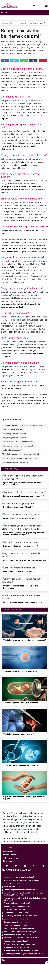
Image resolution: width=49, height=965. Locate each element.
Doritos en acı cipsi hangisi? (15, 909)
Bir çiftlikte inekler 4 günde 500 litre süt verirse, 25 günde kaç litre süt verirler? (23, 894)
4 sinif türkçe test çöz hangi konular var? (20, 928)
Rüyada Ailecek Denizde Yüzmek (16, 947)
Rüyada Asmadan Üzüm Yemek (16, 913)
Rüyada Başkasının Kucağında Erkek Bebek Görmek (24, 954)
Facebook (5, 60)
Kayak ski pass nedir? (12, 887)
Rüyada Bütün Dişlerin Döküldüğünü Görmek (21, 950)
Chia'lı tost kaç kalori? (12, 883)
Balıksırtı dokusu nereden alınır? (16, 919)
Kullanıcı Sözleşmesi (11, 855)
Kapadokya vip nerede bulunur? (16, 941)
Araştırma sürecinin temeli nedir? (17, 903)
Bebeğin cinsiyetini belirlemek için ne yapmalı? (19, 458)
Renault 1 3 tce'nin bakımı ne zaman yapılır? (21, 944)
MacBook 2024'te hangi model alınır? (18, 906)
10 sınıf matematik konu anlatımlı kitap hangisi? (22, 880)
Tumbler (33, 60)
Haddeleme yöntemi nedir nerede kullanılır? (21, 890)
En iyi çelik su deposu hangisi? (15, 925)
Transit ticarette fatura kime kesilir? (18, 935)
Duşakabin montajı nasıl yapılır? (16, 922)
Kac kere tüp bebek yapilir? (12, 450)
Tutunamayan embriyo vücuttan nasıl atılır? (18, 446)
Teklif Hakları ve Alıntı (11, 858)
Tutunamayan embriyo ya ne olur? (15, 462)
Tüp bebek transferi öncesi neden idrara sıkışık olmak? (22, 425)
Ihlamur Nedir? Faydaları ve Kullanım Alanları (21, 938)
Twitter (14, 60)
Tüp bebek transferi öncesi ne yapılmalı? (17, 442)
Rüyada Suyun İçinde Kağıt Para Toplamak (20, 916)
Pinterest (43, 60)
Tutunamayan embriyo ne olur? (14, 434)
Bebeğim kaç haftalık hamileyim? (14, 438)
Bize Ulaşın (7, 861)
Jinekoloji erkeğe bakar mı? (12, 429)
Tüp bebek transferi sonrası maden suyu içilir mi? (20, 454)
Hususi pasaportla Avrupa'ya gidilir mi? (19, 877)
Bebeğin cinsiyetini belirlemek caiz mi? (30, 23)
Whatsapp (24, 60)
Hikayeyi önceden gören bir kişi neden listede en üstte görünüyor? (25, 899)
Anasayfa (5, 12)
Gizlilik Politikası (9, 852)
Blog (13, 23)
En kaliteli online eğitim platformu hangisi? (20, 932)
